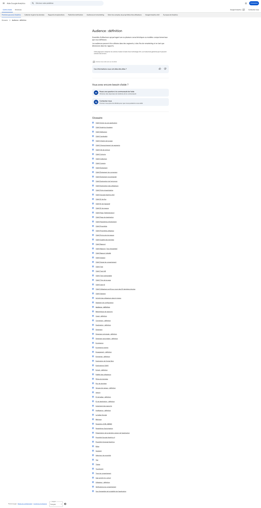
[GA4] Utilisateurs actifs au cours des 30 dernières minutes (115, 289)
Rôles (97, 446)
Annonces (18, 10)
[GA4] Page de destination (105, 217)
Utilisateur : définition (103, 482)
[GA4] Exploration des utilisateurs (107, 186)
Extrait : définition (102, 370)
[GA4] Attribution (101, 132)
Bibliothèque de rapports (104, 312)
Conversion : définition (103, 321)
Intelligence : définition (103, 410)
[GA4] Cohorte (101, 154)
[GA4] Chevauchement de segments (108, 145)
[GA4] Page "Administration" (105, 213)
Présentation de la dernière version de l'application (113, 433)
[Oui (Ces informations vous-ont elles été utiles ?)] (160, 69)
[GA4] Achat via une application (106, 123)
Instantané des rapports (104, 406)
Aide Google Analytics (16, 3)
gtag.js (98, 393)
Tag (97, 460)
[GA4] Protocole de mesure (105, 235)
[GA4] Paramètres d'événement (106, 222)
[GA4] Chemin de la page (104, 141)
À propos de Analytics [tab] (170, 15)
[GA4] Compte (101, 163)
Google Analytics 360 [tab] (152, 15)
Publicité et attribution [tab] (75, 15)
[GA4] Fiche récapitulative (104, 190)
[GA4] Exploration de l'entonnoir (106, 181)
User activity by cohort (103, 478)
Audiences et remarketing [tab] (95, 15)
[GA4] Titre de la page (103, 280)
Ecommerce (99, 343)
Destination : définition (103, 325)
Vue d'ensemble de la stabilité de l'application (111, 491)
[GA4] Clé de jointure (103, 150)
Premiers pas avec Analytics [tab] (11, 15)
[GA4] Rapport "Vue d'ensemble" (107, 249)
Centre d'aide (7, 10)
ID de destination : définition (105, 401)
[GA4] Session (100, 258)
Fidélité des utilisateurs (103, 375)
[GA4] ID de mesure (102, 208)
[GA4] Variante (101, 294)
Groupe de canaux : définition (106, 388)
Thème (98, 464)
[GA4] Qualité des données (105, 240)
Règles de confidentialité (25, 504)
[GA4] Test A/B (101, 271)
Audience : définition (103, 307)
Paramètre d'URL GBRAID (104, 424)
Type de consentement (103, 473)
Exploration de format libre (105, 361)
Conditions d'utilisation (40, 504)
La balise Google (101, 415)
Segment (99, 451)
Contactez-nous (253, 10)
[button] (3, 3)
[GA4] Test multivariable (104, 276)
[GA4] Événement (101, 168)
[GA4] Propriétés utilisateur (105, 231)
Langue (53, 501)
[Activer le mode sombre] (65, 503)
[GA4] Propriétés (101, 226)
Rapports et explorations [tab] (56, 15)
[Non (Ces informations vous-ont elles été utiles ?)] (165, 69)
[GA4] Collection (101, 159)
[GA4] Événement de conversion (106, 172)
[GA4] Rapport (101, 244)
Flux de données (101, 384)
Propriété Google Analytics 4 (105, 437)
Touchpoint (99, 469)
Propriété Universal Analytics (105, 442)
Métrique (99, 419)
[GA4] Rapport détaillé (103, 253)
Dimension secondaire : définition (107, 339)
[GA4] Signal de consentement (106, 262)
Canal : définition (101, 316)
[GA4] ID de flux (101, 199)
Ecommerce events (102, 348)
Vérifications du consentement (106, 487)
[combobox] (69, 3)
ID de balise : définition (103, 397)
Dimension (99, 330)
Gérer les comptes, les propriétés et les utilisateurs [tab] (125, 15)
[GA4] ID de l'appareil (103, 204)
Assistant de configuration (104, 303)
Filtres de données (102, 379)
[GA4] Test (99, 267)
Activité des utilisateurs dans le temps (108, 298)
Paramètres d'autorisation (104, 428)
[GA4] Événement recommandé (106, 177)
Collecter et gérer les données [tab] (34, 15)
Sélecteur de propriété (103, 455)
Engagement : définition (104, 352)
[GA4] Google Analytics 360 (105, 195)
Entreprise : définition (103, 357)
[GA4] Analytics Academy (104, 127)
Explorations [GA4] (102, 366)
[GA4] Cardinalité (101, 136)
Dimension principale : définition (106, 334)
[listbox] (56, 504)
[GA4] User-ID (100, 285)
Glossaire (97, 118)
